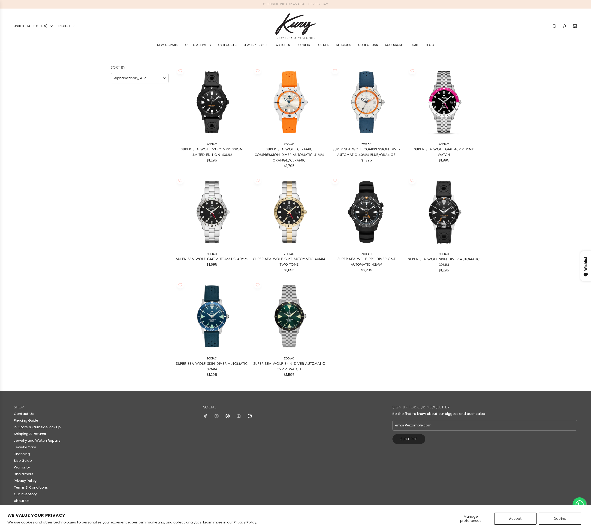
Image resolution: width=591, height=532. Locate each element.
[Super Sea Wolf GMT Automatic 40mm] (211, 212)
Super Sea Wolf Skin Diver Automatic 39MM (444, 262)
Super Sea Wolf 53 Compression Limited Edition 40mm (212, 152)
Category (122, 124)
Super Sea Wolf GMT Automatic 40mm (212, 258)
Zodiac (122, 185)
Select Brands (126, 113)
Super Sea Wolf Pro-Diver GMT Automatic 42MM (367, 261)
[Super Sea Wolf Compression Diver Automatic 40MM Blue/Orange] (366, 102)
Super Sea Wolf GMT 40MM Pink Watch (444, 152)
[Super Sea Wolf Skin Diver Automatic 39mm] (211, 316)
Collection (124, 177)
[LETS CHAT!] (579, 504)
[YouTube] (239, 416)
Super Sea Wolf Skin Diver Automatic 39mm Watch (289, 366)
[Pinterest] (228, 416)
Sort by (118, 67)
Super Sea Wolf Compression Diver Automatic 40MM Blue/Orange (366, 152)
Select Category (128, 133)
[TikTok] (250, 416)
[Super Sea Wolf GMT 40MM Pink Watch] (443, 102)
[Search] (554, 26)
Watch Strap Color (133, 154)
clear (161, 176)
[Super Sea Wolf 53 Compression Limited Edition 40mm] (211, 102)
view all (159, 92)
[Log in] (565, 26)
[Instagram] (216, 416)
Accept (515, 518)
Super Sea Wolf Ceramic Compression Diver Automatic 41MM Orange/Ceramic (289, 155)
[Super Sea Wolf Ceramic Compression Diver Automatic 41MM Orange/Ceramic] (289, 102)
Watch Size (123, 143)
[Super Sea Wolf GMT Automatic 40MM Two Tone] (289, 212)
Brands (119, 104)
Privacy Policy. (245, 522)
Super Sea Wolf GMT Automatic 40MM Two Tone (289, 261)
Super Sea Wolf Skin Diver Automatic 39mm (212, 366)
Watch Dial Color (131, 166)
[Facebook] (205, 416)
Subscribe (409, 439)
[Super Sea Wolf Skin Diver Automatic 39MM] (443, 212)
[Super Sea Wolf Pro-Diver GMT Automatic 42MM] (366, 212)
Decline (560, 518)
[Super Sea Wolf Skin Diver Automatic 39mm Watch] (289, 316)
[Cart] (575, 26)
